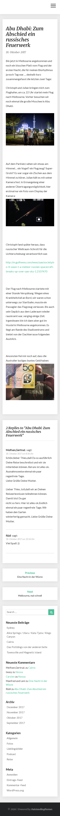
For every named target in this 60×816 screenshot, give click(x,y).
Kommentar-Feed (16, 785)
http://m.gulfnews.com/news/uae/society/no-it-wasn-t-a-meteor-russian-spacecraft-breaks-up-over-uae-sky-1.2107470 (30, 267)
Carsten (10, 676)
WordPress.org (15, 790)
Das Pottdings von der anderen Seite (27, 647)
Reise (10, 759)
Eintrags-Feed (14, 779)
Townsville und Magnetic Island (24, 652)
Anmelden (12, 774)
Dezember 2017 (15, 707)
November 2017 (16, 712)
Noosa (19, 672)
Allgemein (12, 738)
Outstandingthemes (41, 809)
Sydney (11, 627)
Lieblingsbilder (15, 748)
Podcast (11, 754)
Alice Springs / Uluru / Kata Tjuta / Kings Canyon (29, 634)
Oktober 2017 (14, 717)
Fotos (10, 743)
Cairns (10, 641)
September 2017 (16, 722)
